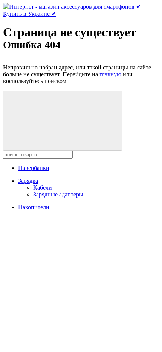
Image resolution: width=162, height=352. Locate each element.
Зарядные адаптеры (58, 194)
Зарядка (28, 181)
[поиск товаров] (62, 121)
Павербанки (33, 168)
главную (110, 74)
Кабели (42, 187)
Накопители (33, 207)
